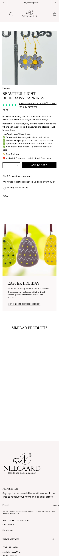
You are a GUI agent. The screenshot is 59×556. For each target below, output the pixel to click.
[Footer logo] (22, 463)
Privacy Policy (46, 511)
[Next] (55, 2)
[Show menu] (4, 14)
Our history (8, 524)
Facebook (8, 530)
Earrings (6, 88)
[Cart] (54, 14)
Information (11, 539)
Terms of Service (9, 513)
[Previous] (4, 2)
